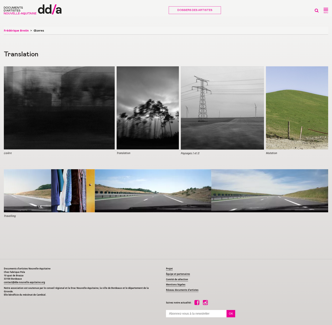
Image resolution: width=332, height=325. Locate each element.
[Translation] (148, 108)
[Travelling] (166, 191)
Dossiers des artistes (194, 10)
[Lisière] (59, 108)
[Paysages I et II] (222, 108)
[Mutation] (297, 108)
